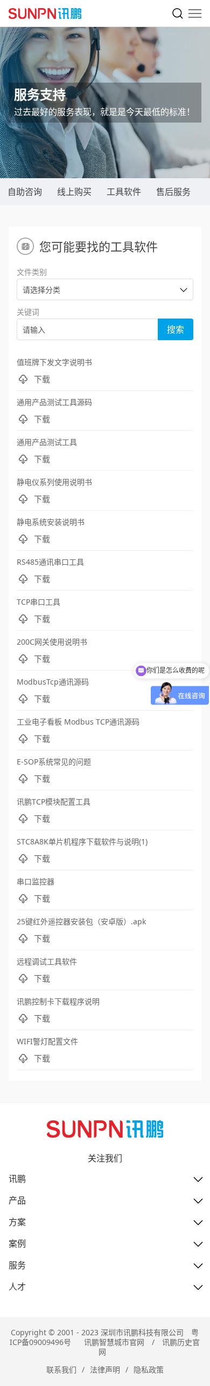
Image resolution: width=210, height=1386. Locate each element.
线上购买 (74, 192)
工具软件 (124, 192)
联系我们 (61, 1369)
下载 (42, 379)
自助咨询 (25, 192)
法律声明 (105, 1369)
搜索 (175, 329)
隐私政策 (149, 1369)
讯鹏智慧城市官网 (114, 1342)
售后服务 (173, 192)
